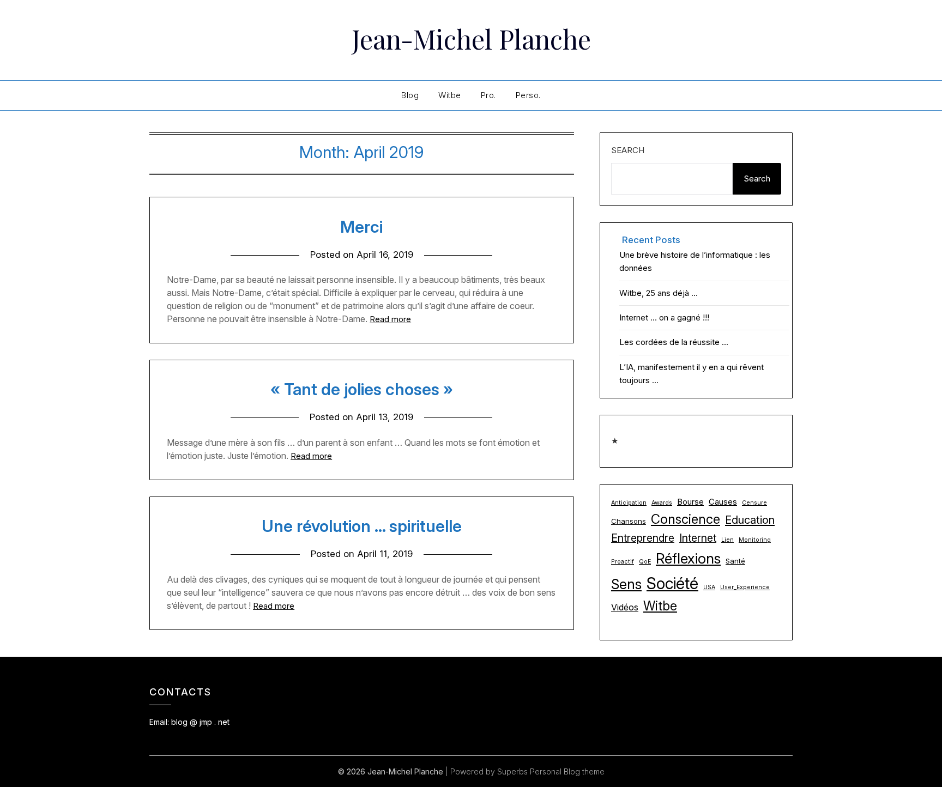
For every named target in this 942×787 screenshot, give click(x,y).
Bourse (690, 502)
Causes (723, 502)
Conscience (685, 519)
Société (672, 583)
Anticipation (629, 502)
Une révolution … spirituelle (362, 526)
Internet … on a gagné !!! (664, 317)
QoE (645, 561)
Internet (697, 537)
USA (709, 587)
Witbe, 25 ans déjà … (658, 293)
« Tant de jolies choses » (361, 389)
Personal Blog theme (567, 771)
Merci (361, 227)
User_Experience (745, 587)
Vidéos (624, 607)
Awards (661, 502)
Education (750, 519)
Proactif (622, 561)
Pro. (488, 95)
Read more (390, 319)
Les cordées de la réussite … (673, 342)
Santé (735, 560)
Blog (410, 95)
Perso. (528, 95)
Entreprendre (642, 537)
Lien (727, 539)
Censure (754, 502)
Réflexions (688, 558)
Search (627, 150)
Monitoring (755, 539)
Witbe (449, 95)
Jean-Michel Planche (471, 38)
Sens (626, 584)
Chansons (628, 521)
